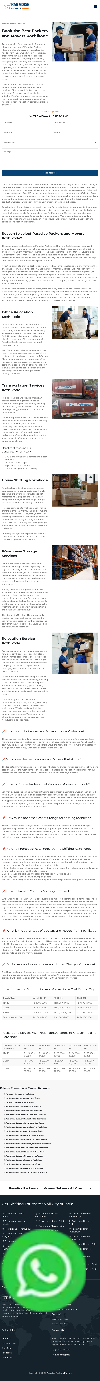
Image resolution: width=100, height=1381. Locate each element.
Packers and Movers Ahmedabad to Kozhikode (26, 1148)
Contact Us (7, 1357)
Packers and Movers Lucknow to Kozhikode (25, 1152)
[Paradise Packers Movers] (17, 6)
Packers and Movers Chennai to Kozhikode (24, 1123)
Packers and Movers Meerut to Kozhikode (24, 1168)
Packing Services (60, 1314)
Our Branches (8, 1343)
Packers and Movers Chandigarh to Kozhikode (26, 1127)
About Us (6, 1338)
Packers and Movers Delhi (51, 1221)
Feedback (7, 1353)
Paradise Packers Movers (59, 1373)
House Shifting (59, 1324)
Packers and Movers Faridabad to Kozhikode (25, 1119)
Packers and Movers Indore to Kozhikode (23, 1160)
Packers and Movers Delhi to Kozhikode (23, 1106)
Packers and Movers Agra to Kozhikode (23, 1164)
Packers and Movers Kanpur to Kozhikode (24, 1156)
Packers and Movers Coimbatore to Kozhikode (26, 1172)
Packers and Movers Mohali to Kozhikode (24, 1131)
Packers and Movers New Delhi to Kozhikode (25, 1115)
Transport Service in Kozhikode (19, 1102)
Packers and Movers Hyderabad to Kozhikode (26, 1139)
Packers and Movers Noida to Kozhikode (23, 1111)
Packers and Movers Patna (51, 1226)
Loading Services (60, 1319)
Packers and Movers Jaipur (18, 1229)
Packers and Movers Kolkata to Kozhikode (24, 1135)
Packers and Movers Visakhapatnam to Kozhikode (28, 1144)
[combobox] (50, 142)
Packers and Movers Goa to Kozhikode (22, 1098)
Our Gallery (7, 1348)
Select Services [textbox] (9, 142)
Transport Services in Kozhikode (19, 1094)
